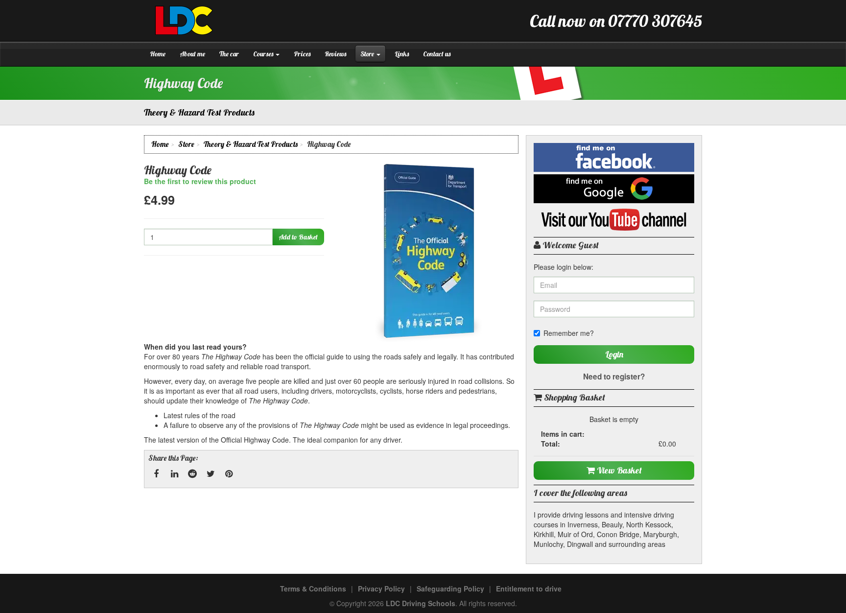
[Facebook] (156, 474)
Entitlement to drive (529, 588)
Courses (264, 53)
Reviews (335, 53)
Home (157, 53)
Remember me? (568, 333)
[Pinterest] (228, 474)
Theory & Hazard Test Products (251, 144)
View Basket (618, 470)
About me (192, 53)
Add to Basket (298, 237)
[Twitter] (210, 474)
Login (614, 354)
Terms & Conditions (313, 588)
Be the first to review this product (200, 181)
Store (368, 53)
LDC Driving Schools (420, 603)
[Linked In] (174, 474)
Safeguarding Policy (450, 588)
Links (402, 53)
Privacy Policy (381, 588)
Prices (302, 53)
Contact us (436, 53)
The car (229, 53)
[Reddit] (192, 474)
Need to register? (614, 376)
